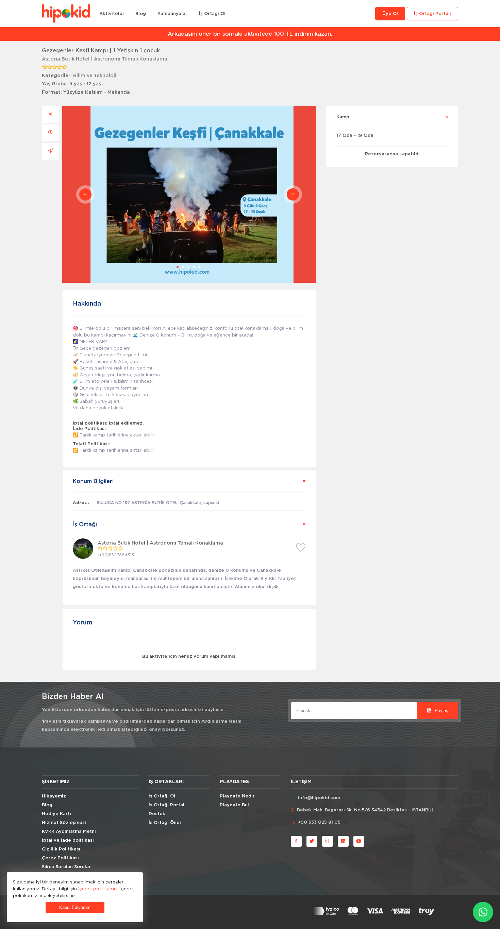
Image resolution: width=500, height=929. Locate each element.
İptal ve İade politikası (68, 840)
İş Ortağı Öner (165, 823)
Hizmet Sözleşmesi (64, 823)
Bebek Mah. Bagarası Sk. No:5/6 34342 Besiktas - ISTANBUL (365, 810)
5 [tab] (199, 267)
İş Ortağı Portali (432, 14)
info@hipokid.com (319, 798)
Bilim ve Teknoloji (94, 75)
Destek (157, 814)
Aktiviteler (111, 14)
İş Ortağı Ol (212, 14)
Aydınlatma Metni (221, 721)
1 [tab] (178, 267)
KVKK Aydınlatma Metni (69, 831)
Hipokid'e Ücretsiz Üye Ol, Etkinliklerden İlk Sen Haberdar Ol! (250, 34)
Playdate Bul (234, 805)
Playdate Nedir (237, 796)
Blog (140, 14)
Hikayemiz (54, 796)
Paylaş (440, 710)
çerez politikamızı (99, 888)
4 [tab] (194, 267)
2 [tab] (183, 267)
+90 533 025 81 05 (319, 822)
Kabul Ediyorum (74, 907)
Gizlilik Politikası (61, 849)
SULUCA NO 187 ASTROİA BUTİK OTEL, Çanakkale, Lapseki (158, 503)
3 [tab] (188, 267)
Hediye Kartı (56, 814)
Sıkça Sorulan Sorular (66, 867)
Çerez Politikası (60, 858)
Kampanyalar (172, 14)
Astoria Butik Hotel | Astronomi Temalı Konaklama (104, 59)
